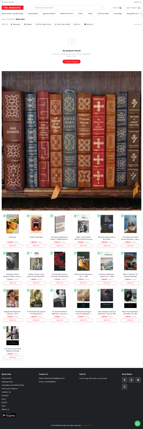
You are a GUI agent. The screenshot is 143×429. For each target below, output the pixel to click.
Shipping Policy (7, 382)
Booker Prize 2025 (67, 13)
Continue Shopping (71, 62)
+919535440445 (49, 382)
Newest (29, 24)
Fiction (80, 13)
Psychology (118, 13)
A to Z (78, 24)
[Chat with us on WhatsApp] (137, 423)
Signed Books (33, 13)
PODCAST (5, 396)
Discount (90, 24)
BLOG (4, 399)
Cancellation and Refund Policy (13, 385)
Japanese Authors (49, 13)
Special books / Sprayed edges (12, 13)
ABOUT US (137, 2)
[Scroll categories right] (140, 13)
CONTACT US (6, 392)
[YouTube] (138, 380)
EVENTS (4, 402)
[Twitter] (124, 386)
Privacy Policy (6, 378)
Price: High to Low (44, 24)
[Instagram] (131, 380)
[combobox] (66, 8)
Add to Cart (12, 246)
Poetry (90, 13)
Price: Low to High (63, 24)
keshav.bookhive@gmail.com (54, 378)
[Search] (102, 8)
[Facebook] (124, 380)
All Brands (11, 19)
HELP (4, 406)
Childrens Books (103, 13)
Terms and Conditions (9, 389)
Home (4, 19)
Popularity (16, 24)
